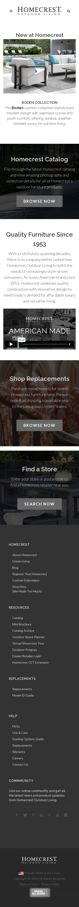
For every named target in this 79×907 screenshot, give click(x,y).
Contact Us (20, 764)
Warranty (18, 752)
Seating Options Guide (28, 739)
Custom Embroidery (26, 580)
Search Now (39, 504)
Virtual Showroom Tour (28, 643)
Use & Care (20, 732)
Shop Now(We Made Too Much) (27, 589)
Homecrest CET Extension (30, 662)
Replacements (22, 689)
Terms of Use (28, 884)
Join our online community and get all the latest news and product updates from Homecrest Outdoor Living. (37, 795)
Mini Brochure (21, 624)
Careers (17, 758)
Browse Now (39, 201)
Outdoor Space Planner (28, 637)
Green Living (21, 561)
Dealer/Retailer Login (26, 656)
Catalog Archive (23, 630)
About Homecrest (24, 555)
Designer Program (24, 649)
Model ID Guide (23, 695)
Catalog (17, 618)
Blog (15, 567)
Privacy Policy (50, 884)
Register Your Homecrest (29, 574)
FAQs (16, 726)
